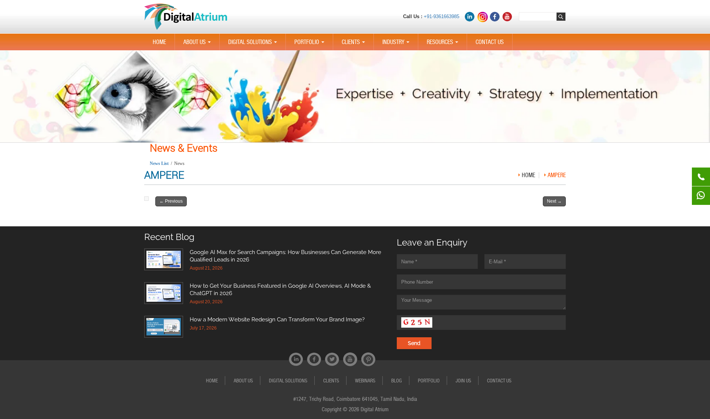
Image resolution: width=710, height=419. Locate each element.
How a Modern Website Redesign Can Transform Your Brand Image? (277, 319)
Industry (397, 44)
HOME (159, 41)
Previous (171, 201)
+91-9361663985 (441, 16)
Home (528, 175)
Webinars (365, 380)
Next (554, 201)
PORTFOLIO (310, 44)
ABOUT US (198, 44)
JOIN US (463, 380)
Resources (444, 44)
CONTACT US (490, 41)
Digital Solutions (254, 44)
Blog (396, 380)
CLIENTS (355, 44)
